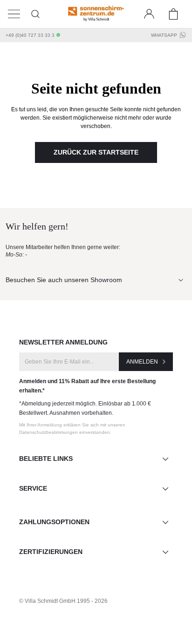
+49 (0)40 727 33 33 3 (30, 35)
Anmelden (142, 361)
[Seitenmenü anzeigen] (14, 13)
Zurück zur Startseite (96, 152)
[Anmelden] (149, 14)
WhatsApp (164, 35)
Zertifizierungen (50, 551)
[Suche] (35, 14)
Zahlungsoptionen (54, 522)
